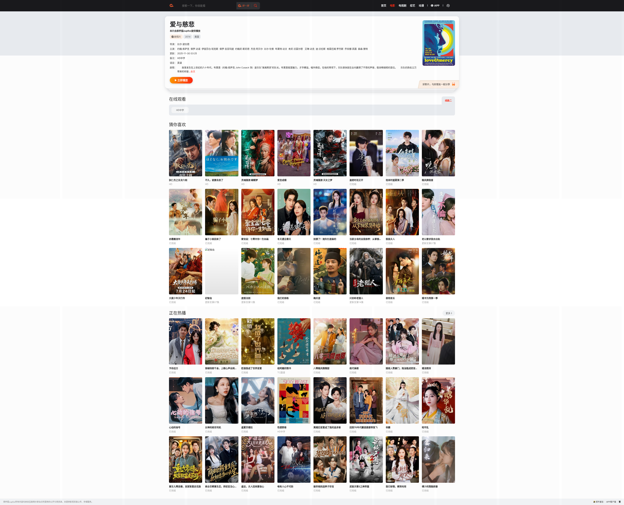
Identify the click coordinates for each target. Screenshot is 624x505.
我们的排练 (283, 298)
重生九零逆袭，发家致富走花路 (185, 486)
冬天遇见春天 (284, 239)
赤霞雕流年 (174, 239)
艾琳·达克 (309, 48)
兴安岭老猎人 (356, 298)
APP (436, 5)
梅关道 (316, 298)
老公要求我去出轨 (431, 239)
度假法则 (245, 298)
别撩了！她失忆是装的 (324, 239)
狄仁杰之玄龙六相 (178, 180)
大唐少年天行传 (177, 298)
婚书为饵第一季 (430, 298)
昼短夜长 (390, 298)
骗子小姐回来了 (213, 239)
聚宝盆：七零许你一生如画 (255, 239)
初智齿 (208, 298)
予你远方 (173, 368)
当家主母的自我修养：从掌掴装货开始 (366, 239)
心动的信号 (174, 427)
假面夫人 (390, 239)
